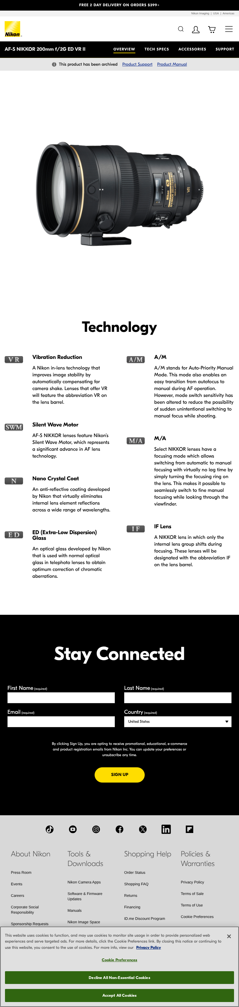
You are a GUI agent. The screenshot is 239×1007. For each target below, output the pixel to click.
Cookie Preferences (197, 917)
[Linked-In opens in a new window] (166, 829)
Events (16, 884)
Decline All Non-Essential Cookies (119, 977)
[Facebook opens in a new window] (119, 829)
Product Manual (172, 64)
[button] (18, 5)
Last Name (144, 688)
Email (21, 712)
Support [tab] (225, 49)
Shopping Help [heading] (147, 854)
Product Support (137, 64)
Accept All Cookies (119, 995)
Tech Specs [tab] (157, 49)
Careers (17, 895)
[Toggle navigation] (228, 29)
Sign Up (128, 774)
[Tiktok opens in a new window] (49, 829)
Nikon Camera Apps (84, 882)
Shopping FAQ (136, 884)
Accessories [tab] (192, 49)
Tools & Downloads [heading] (85, 859)
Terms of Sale (192, 894)
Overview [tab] (124, 49)
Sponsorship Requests (30, 924)
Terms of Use (192, 905)
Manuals (75, 910)
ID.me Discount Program (144, 918)
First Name (27, 688)
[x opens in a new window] (143, 829)
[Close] (229, 936)
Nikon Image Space (84, 922)
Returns (130, 895)
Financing (132, 907)
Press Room (21, 872)
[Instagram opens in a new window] (96, 829)
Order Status (134, 872)
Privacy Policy (192, 882)
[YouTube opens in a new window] (72, 829)
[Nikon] (13, 29)
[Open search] (180, 29)
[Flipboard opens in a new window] (189, 829)
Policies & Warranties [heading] (197, 859)
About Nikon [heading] (30, 854)
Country (140, 712)
